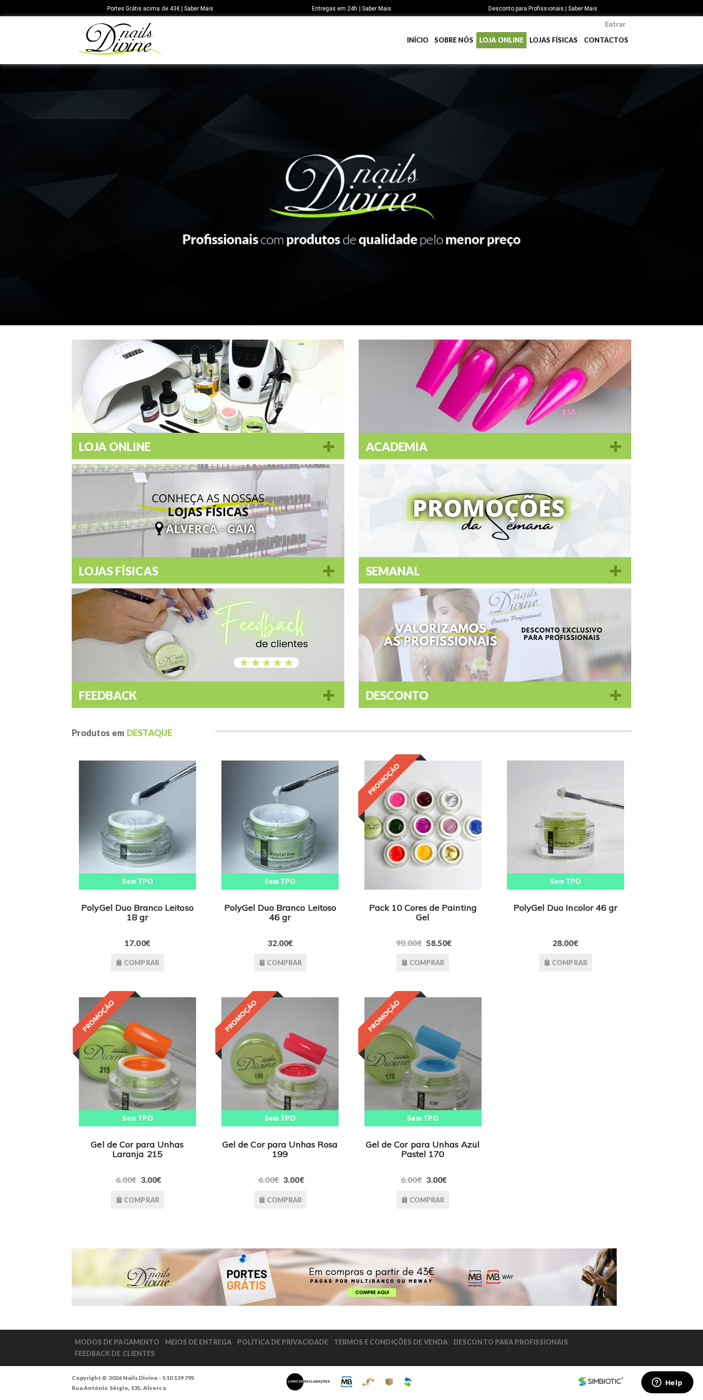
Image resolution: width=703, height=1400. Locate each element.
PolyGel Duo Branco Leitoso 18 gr (137, 912)
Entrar (615, 24)
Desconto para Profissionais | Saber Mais (543, 8)
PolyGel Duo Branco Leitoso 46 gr (280, 912)
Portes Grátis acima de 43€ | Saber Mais (160, 8)
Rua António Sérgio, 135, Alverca (119, 1387)
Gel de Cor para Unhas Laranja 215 (137, 1149)
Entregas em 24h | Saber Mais (351, 8)
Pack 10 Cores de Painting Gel (423, 912)
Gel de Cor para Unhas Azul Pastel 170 (423, 1149)
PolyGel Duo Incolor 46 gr (565, 907)
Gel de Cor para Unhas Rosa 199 (280, 1149)
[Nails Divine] (119, 40)
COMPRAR (140, 963)
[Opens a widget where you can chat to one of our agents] (667, 1383)
